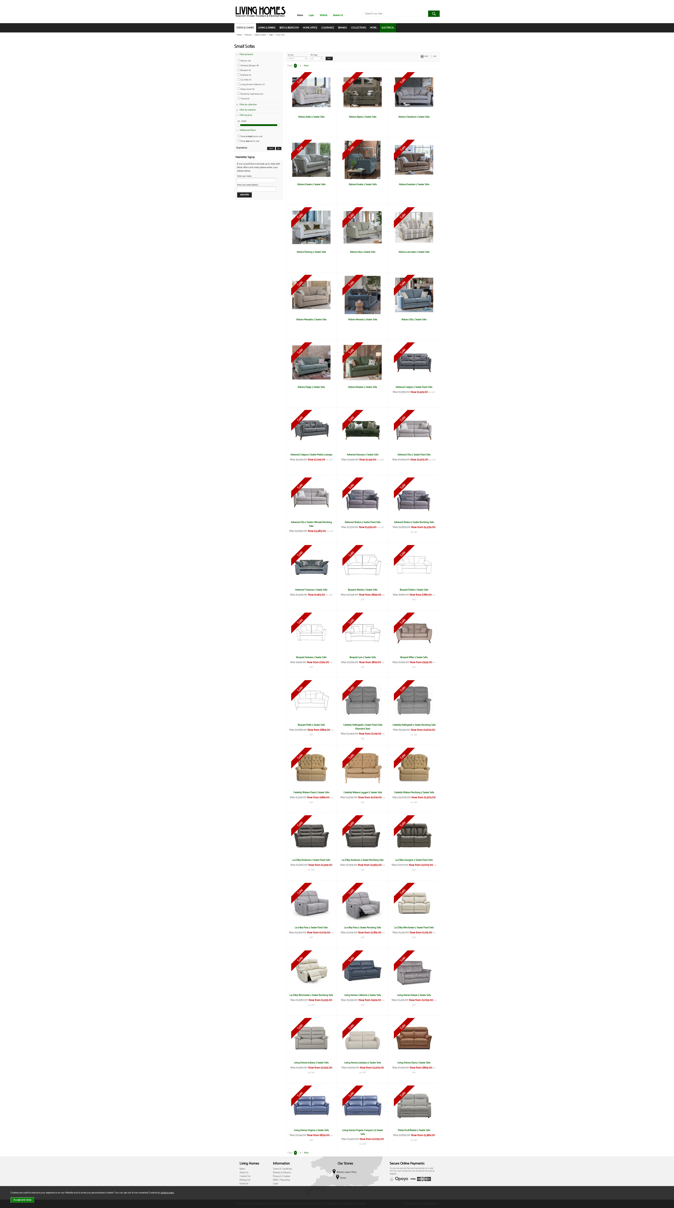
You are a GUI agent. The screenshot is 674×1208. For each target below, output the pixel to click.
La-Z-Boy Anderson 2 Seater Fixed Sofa (311, 860)
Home (300, 15)
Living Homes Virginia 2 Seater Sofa (311, 1130)
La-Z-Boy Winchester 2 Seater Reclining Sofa (311, 995)
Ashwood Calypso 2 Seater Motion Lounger (311, 455)
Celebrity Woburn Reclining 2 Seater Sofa (414, 792)
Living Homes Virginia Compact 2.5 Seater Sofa (362, 1132)
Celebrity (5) (245, 75)
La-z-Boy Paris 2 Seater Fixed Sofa (311, 928)
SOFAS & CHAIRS (245, 28)
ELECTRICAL (388, 28)
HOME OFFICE (310, 28)
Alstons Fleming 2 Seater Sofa (311, 252)
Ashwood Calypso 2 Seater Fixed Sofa (414, 387)
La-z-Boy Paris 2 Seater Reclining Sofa (362, 928)
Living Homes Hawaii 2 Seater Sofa (414, 995)
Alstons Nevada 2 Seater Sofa (362, 319)
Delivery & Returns (282, 1172)
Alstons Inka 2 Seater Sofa (362, 252)
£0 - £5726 (242, 121)
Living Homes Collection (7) (252, 84)
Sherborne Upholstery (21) (251, 94)
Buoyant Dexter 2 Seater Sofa (414, 590)
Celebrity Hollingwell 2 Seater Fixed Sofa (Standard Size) (362, 727)
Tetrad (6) (244, 98)
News (242, 1169)
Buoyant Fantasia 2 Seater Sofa (311, 657)
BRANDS (342, 28)
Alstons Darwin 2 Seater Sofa (311, 184)
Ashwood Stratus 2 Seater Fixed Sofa (363, 522)
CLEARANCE (327, 28)
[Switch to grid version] (422, 56)
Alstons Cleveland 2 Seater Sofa (413, 117)
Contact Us (245, 1176)
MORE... (374, 28)
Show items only (251, 136)
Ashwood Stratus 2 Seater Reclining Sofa (414, 522)
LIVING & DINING (266, 28)
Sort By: (291, 55)
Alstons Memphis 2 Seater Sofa (311, 319)
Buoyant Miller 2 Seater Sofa (414, 657)
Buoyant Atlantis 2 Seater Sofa (362, 590)
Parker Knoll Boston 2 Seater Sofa (414, 1130)
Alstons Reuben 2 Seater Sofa (362, 387)
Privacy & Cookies (281, 1176)
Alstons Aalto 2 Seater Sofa (311, 117)
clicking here (167, 1193)
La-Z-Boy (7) (245, 79)
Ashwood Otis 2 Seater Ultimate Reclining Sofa (311, 524)
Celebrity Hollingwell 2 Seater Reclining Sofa (414, 725)
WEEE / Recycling (281, 1180)
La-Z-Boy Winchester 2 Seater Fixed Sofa (414, 928)
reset (271, 148)
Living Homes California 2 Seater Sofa (362, 995)
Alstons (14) (245, 60)
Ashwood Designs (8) (249, 65)
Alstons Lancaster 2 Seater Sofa (414, 252)
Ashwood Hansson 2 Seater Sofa (362, 455)
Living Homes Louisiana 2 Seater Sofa (362, 1063)
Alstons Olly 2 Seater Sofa (414, 319)
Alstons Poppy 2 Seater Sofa (311, 387)
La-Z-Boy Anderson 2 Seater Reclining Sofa (363, 860)
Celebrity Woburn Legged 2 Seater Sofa (362, 792)
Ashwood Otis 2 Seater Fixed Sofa (414, 455)
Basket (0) (338, 15)
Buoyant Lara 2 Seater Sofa (363, 657)
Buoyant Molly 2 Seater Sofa (311, 725)
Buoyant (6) (245, 70)
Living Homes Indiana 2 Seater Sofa (311, 1063)
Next (306, 66)
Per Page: (314, 55)
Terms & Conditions (282, 1169)
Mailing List (245, 1180)
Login (311, 15)
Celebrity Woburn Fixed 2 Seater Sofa (311, 792)
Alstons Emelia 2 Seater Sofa (363, 184)
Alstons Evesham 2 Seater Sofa (414, 184)
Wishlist (323, 15)
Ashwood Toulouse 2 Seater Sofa (311, 590)
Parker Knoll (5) (247, 89)
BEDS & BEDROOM (289, 28)
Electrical (244, 1184)
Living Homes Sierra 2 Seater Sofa (414, 1063)
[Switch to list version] (431, 56)
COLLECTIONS (358, 28)
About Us (244, 1172)
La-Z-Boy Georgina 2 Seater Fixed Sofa (414, 860)
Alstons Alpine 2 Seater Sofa (362, 117)
